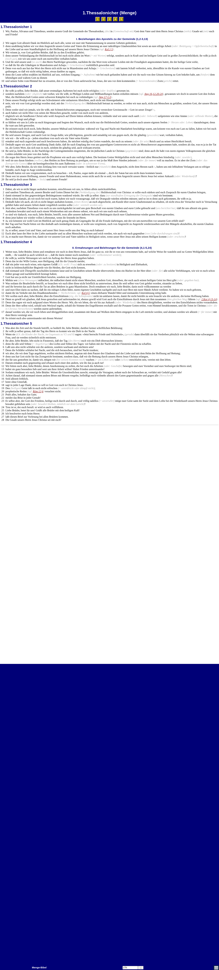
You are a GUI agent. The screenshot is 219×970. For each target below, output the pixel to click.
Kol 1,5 (109, 49)
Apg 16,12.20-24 (153, 93)
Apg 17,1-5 (105, 97)
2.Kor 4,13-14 (209, 299)
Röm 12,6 (38, 391)
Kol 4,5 (86, 292)
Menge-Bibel (39, 967)
